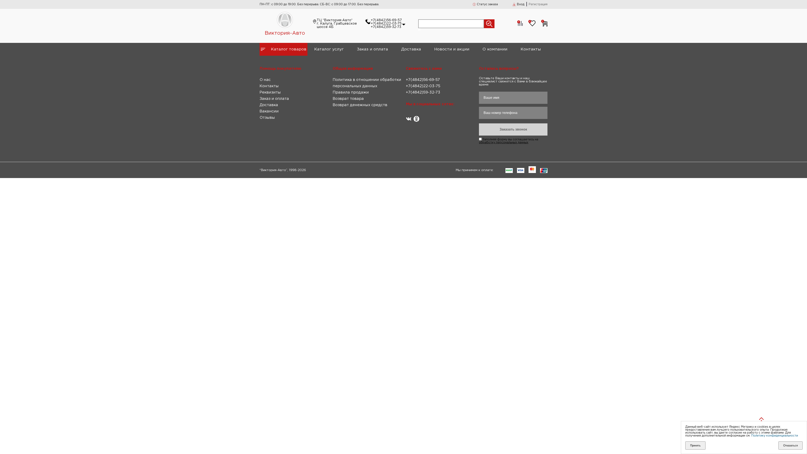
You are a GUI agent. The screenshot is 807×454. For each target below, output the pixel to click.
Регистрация (538, 4)
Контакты (531, 49)
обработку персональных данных (503, 142)
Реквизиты (270, 92)
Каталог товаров (288, 49)
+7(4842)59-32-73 (386, 27)
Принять (695, 445)
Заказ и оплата (372, 49)
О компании (495, 49)
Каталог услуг (329, 49)
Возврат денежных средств (360, 105)
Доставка (411, 49)
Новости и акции (451, 49)
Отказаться (790, 445)
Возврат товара (348, 98)
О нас (265, 80)
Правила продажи (351, 92)
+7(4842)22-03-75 (386, 23)
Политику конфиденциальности (774, 435)
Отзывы (267, 117)
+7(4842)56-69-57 (386, 20)
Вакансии (269, 111)
